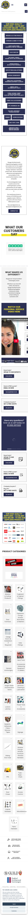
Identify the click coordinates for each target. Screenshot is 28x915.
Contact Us (14, 211)
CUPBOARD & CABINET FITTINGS (14, 40)
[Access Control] (20, 789)
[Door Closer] (8, 789)
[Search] (26, 11)
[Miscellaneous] (20, 806)
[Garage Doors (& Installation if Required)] (8, 637)
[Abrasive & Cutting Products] (8, 592)
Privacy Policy (6, 886)
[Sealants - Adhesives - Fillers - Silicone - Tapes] (8, 724)
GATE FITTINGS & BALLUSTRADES (14, 70)
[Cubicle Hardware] (8, 806)
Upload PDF (9, 494)
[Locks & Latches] (8, 703)
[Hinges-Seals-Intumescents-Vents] (8, 684)
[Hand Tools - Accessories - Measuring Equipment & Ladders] (20, 661)
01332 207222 (9, 462)
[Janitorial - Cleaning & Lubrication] (20, 684)
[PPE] (8, 771)
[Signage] (20, 724)
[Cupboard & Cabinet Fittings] (20, 592)
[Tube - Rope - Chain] (20, 771)
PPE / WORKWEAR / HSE (14, 105)
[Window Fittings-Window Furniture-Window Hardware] (20, 748)
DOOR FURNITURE (14, 52)
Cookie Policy (13, 886)
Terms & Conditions (21, 886)
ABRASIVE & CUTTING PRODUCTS (14, 35)
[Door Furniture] (8, 614)
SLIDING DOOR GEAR (18, 117)
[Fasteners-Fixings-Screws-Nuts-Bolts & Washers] (20, 614)
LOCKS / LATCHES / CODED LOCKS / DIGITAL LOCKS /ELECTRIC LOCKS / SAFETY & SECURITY (14, 94)
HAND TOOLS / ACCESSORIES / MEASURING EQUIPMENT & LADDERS (14, 81)
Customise (14, 911)
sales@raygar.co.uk (11, 477)
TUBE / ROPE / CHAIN (14, 122)
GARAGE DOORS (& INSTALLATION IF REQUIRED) (14, 64)
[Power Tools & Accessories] (20, 703)
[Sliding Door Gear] (8, 748)
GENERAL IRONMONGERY (14, 75)
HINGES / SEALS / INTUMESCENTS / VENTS (14, 87)
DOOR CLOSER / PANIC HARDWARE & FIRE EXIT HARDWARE (14, 47)
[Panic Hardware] (14, 824)
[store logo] (5, 5)
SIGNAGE (7, 117)
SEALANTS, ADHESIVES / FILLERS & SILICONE (14, 111)
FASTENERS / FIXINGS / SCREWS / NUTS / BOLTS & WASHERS (14, 58)
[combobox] (14, 11)
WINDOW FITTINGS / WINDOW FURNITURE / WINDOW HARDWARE (14, 128)
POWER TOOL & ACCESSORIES (14, 100)
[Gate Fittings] (20, 637)
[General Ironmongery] (8, 661)
